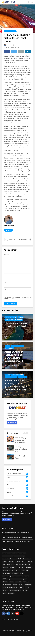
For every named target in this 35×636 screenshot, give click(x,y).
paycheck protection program (17, 579)
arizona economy (19, 556)
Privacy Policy (14, 619)
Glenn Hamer (6, 570)
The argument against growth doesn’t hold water (21, 456)
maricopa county (17, 576)
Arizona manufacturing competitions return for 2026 (17, 537)
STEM (20, 584)
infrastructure (6, 573)
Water (4, 593)
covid (23, 561)
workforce (11, 593)
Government (15, 570)
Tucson (5, 590)
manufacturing (7, 576)
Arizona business (7, 556)
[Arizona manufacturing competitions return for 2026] (10, 448)
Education (29, 567)
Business (7, 346)
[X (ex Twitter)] (13, 613)
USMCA (25, 590)
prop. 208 (18, 582)
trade (27, 587)
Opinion (21, 317)
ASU (19, 559)
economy (21, 567)
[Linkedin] (8, 613)
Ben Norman (9, 45)
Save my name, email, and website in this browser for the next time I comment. (17, 298)
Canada (18, 561)
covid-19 (29, 561)
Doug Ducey (10, 564)
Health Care (25, 570)
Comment (6, 254)
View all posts (8, 230)
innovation (15, 573)
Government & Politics (10, 377)
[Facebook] (4, 613)
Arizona (5, 553)
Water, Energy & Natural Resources (13, 319)
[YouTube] (17, 613)
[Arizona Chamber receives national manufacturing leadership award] (17, 355)
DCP (4, 564)
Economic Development (10, 31)
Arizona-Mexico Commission (17, 553)
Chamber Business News (13, 365)
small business (7, 584)
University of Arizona (15, 590)
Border (4, 561)
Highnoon (27, 632)
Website (5, 289)
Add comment (15, 47)
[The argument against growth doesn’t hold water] (17, 327)
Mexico (26, 576)
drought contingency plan (23, 564)
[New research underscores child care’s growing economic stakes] (10, 439)
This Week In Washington (10, 587)
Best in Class (26, 559)
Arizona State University (9, 559)
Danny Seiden (10, 336)
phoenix (5, 582)
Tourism (21, 587)
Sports (15, 584)
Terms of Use (5, 619)
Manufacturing (9, 348)
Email (5, 282)
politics (12, 582)
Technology (28, 584)
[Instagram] (22, 613)
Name (5, 275)
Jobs (21, 573)
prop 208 (26, 582)
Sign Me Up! (13, 422)
